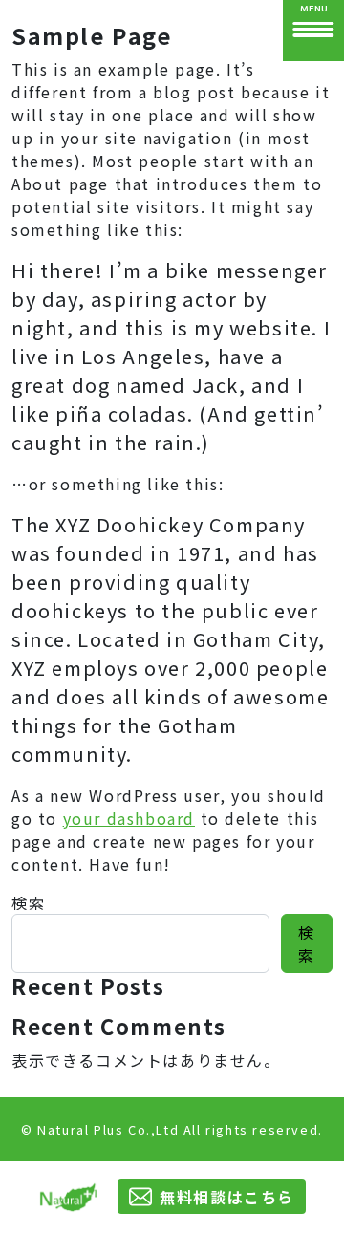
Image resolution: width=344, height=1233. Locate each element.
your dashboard (129, 818)
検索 (28, 902)
